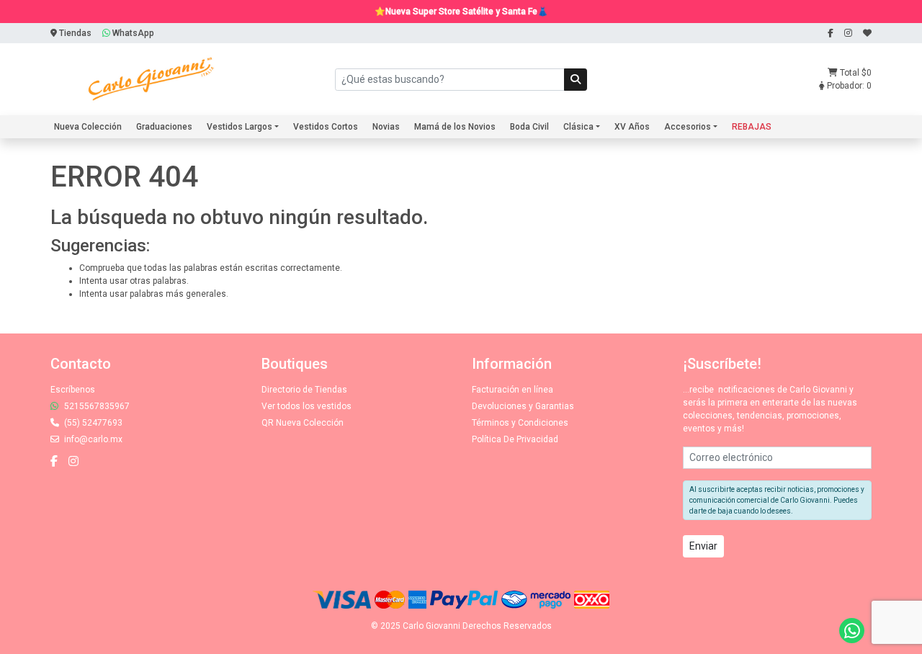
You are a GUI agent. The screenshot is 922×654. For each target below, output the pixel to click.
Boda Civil (529, 127)
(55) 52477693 (92, 423)
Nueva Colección (88, 127)
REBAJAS (751, 127)
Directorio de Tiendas (304, 390)
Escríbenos (72, 390)
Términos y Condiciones (520, 423)
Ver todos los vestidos (306, 406)
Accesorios (687, 127)
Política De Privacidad (515, 439)
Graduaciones (164, 127)
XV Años (632, 127)
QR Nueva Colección (302, 423)
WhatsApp (132, 33)
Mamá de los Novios (455, 127)
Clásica (578, 127)
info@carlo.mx (92, 439)
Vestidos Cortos (325, 127)
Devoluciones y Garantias (523, 406)
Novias (386, 127)
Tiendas (74, 33)
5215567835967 (96, 406)
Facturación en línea (512, 390)
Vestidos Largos (239, 127)
